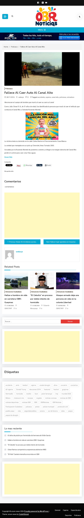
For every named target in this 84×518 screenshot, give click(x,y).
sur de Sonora (53, 411)
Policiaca (8, 89)
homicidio (19, 394)
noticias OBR (26, 402)
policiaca (62, 97)
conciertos (74, 385)
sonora (42, 411)
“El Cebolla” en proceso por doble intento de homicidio (41, 299)
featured (47, 389)
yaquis (70, 411)
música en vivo (19, 398)
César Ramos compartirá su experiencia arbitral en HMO (27, 449)
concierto (64, 385)
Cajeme (65, 510)
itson (36, 394)
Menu (40, 30)
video (63, 411)
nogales (39, 398)
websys (21, 97)
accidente (41, 97)
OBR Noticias (56, 402)
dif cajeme (9, 389)
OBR (35, 402)
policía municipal (48, 407)
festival (56, 389)
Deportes (68, 515)
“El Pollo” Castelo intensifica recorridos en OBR (23, 454)
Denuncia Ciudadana (13, 292)
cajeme (48, 97)
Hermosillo (9, 394)
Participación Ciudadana (14, 407)
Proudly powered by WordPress (36, 511)
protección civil (63, 407)
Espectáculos (76, 510)
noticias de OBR (65, 398)
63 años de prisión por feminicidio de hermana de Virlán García (29, 435)
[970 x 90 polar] (42, 36)
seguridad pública (30, 411)
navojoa (30, 398)
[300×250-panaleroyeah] (42, 126)
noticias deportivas (12, 402)
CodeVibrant (24, 514)
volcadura (70, 97)
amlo (17, 385)
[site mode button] (80, 17)
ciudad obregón (44, 385)
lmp (57, 394)
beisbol (25, 385)
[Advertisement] (42, 215)
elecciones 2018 (35, 389)
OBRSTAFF (8, 308)
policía (37, 407)
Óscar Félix (8, 157)
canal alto (55, 97)
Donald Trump (21, 389)
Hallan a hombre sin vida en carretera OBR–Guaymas (15, 299)
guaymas (65, 389)
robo (19, 411)
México (8, 398)
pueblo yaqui (10, 411)
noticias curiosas (51, 398)
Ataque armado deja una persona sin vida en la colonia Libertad (67, 299)
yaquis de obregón (12, 415)
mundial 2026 (66, 394)
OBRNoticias (45, 402)
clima (55, 385)
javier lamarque (46, 394)
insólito (28, 394)
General (57, 510)
